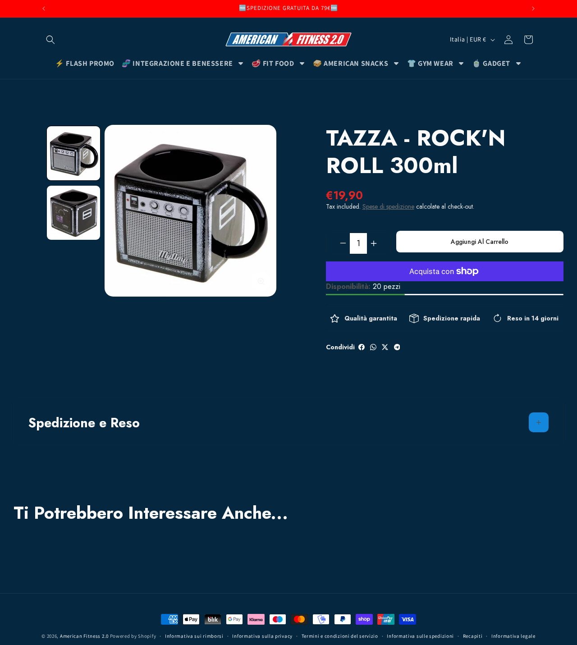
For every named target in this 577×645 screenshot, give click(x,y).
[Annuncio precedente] (44, 8)
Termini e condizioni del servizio (340, 636)
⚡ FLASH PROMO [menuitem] (84, 63)
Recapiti (473, 636)
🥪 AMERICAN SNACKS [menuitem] (350, 63)
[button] (50, 40)
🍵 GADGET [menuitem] (491, 63)
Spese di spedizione (388, 206)
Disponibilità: (348, 286)
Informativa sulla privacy (262, 636)
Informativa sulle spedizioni (420, 636)
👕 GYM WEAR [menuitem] (430, 63)
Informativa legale (513, 636)
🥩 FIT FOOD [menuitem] (273, 63)
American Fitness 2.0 (84, 636)
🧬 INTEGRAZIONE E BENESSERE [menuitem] (177, 63)
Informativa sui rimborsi (194, 636)
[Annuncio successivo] (533, 8)
